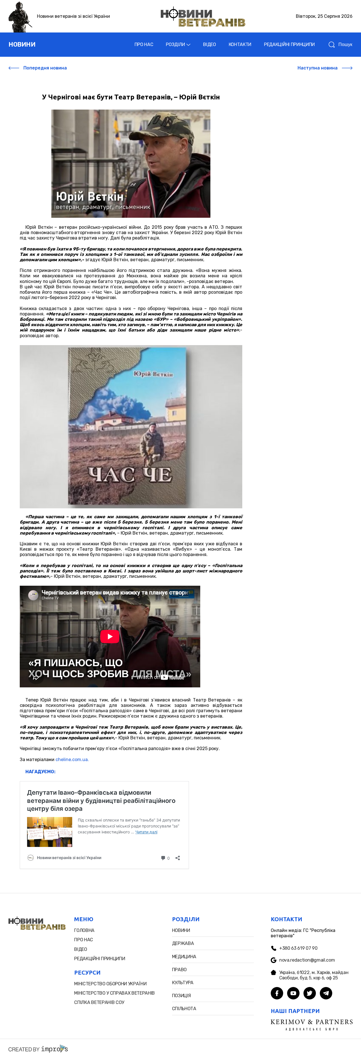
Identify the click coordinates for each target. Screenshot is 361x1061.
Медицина (184, 956)
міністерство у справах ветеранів (114, 993)
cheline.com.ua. (72, 759)
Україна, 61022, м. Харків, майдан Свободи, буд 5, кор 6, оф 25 (313, 975)
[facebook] (277, 994)
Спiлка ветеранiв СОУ (99, 1002)
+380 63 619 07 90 (298, 948)
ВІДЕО (209, 44)
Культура (182, 982)
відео (80, 949)
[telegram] (326, 994)
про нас (83, 939)
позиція (181, 995)
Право (179, 969)
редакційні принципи (99, 958)
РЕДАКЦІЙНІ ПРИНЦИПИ (289, 44)
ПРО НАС (144, 44)
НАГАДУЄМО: (40, 771)
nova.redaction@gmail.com (307, 960)
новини (21, 44)
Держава (183, 943)
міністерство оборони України (110, 983)
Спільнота (184, 1008)
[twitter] (309, 994)
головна (84, 930)
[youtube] (293, 994)
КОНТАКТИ (240, 44)
